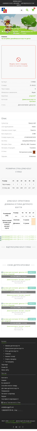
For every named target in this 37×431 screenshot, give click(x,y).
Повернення (5, 391)
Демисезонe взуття (29, 99)
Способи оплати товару (9, 386)
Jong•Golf (32, 96)
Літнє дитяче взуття (11, 351)
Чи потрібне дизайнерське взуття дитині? (16, 38)
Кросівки (33, 101)
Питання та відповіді (8, 394)
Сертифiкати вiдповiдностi (9, 399)
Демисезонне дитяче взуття (14, 348)
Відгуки (3, 396)
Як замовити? (5, 383)
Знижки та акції (10, 356)
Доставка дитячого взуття (10, 388)
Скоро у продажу (10, 359)
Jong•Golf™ (12, 421)
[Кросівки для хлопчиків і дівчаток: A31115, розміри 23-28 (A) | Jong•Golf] (18, 273)
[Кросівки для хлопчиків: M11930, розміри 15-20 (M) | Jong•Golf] (18, 320)
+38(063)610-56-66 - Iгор (9, 410)
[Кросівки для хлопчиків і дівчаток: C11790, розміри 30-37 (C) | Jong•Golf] (18, 289)
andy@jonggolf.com (27, 3)
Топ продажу (9, 362)
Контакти (4, 378)
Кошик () (4, 367)
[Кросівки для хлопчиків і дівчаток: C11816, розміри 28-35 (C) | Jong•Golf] (18, 304)
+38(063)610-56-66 (7, 3)
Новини (3, 380)
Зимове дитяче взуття (12, 346)
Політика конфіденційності (13, 422)
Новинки (8, 354)
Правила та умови (26, 422)
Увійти (19, 5)
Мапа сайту (5, 370)
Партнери (4, 364)
